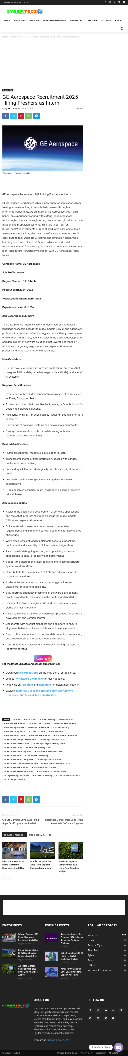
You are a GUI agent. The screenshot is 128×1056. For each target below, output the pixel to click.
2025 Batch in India (36, 731)
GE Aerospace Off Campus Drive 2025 (21, 763)
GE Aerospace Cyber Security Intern (49, 743)
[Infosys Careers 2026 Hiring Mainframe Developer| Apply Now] (14, 850)
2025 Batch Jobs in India (14, 735)
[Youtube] (124, 2)
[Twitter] (114, 2)
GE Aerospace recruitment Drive (51, 771)
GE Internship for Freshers (68, 775)
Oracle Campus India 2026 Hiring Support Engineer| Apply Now (40, 864)
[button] (122, 28)
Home (5, 36)
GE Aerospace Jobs (12, 755)
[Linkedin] (105, 1010)
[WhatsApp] (28, 116)
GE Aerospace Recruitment (44, 767)
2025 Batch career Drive (38, 727)
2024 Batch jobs (66, 719)
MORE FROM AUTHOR (40, 835)
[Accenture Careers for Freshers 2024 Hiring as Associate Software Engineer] (51, 937)
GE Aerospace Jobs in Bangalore (18, 759)
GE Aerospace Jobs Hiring (36, 755)
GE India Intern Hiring (42, 775)
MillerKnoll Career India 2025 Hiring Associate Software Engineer (64, 821)
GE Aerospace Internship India (48, 751)
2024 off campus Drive (14, 727)
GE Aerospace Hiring (13, 747)
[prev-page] (4, 878)
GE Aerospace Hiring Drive (38, 747)
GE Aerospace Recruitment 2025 (18, 771)
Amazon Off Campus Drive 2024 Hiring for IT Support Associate (71, 972)
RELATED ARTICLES (14, 835)
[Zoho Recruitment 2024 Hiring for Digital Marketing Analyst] (51, 956)
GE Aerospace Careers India (16, 743)
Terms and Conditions (66, 1053)
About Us (113, 1053)
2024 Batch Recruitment (39, 723)
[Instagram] (110, 2)
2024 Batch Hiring (47, 719)
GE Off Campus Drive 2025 (15, 779)
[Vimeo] (119, 2)
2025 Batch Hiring (61, 727)
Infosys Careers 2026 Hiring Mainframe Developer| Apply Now (13, 864)
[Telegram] (36, 116)
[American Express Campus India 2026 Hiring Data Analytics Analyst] (70, 850)
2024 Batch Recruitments (65, 723)
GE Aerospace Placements (16, 767)
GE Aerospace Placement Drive (55, 763)
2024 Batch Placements (14, 723)
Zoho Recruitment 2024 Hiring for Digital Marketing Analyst (72, 956)
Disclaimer (101, 1053)
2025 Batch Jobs (56, 731)
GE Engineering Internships (16, 775)
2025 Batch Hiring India (14, 731)
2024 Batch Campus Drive (24, 719)
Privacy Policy (86, 1053)
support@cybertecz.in (58, 1040)
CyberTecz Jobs (28, 672)
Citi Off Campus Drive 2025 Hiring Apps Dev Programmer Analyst (20, 821)
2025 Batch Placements (39, 735)
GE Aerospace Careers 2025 (52, 739)
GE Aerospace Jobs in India (49, 759)
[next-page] (10, 878)
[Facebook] (105, 2)
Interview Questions (28, 690)
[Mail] (113, 1010)
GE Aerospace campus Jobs (66, 735)
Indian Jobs (16, 36)
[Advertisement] (87, 11)
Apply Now (43, 658)
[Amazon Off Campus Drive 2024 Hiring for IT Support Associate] (51, 972)
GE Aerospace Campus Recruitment (20, 739)
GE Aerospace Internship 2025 (17, 751)
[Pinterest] (21, 116)
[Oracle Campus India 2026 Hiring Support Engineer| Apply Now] (42, 850)
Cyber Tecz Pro (12, 108)
